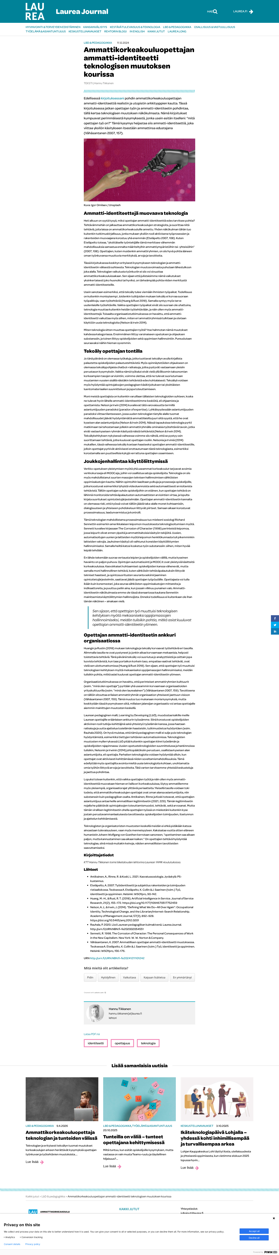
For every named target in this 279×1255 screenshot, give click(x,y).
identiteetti (96, 1043)
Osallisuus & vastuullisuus (214, 27)
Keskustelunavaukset (85, 31)
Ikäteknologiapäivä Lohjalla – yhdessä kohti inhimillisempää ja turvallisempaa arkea (215, 1138)
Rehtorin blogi (115, 31)
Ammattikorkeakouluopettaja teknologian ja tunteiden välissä (61, 1135)
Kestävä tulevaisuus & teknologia (135, 27)
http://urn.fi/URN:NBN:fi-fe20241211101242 (117, 958)
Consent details (12, 1244)
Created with (94, 992)
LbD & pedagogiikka (177, 27)
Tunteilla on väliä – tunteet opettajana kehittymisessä (134, 1139)
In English (137, 31)
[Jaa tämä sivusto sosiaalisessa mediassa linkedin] (275, 631)
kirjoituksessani (112, 98)
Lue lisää (32, 1162)
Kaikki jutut (156, 31)
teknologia (148, 1043)
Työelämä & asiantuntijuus (46, 31)
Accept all (254, 1231)
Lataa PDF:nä (92, 1034)
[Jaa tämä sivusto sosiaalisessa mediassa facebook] (275, 618)
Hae (210, 11)
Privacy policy (32, 1244)
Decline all (254, 1237)
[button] (90, 977)
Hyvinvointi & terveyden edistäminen (53, 27)
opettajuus (122, 1043)
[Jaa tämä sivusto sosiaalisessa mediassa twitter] (275, 625)
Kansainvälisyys (95, 27)
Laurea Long (177, 31)
